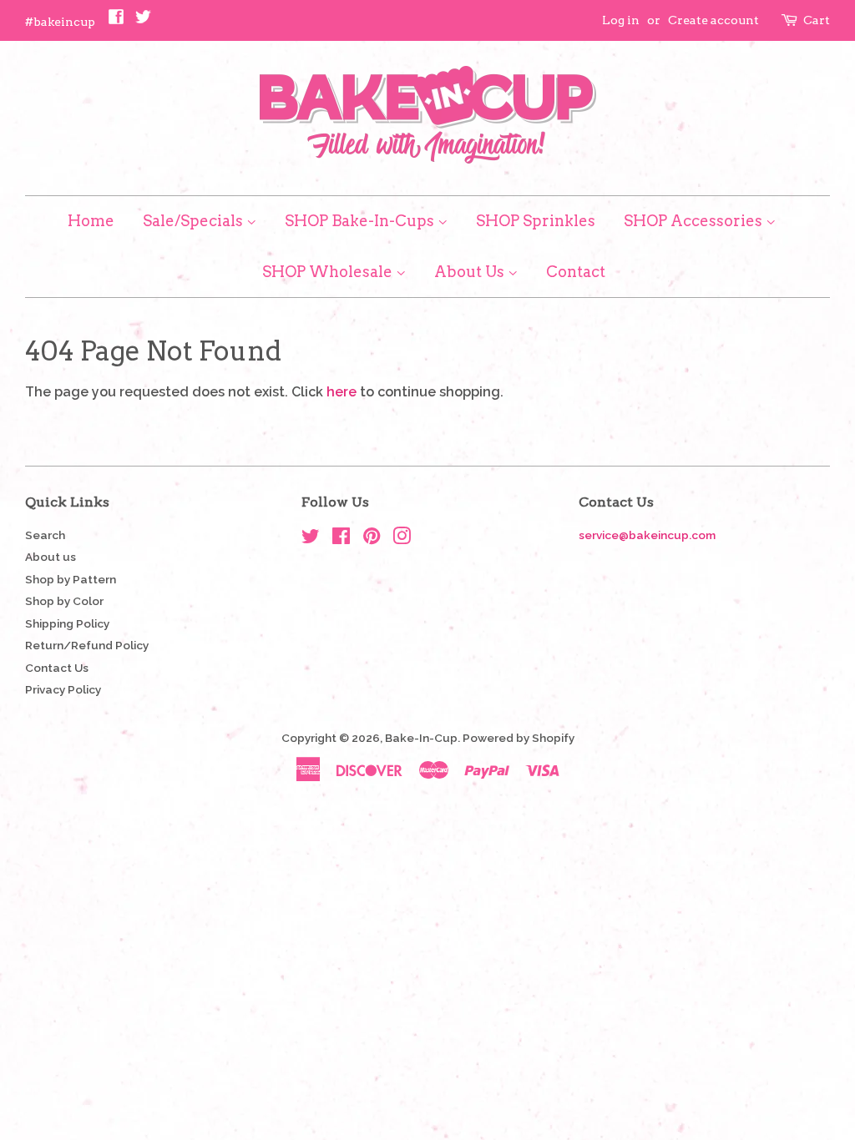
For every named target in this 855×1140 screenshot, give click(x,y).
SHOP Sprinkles (535, 221)
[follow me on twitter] (142, 21)
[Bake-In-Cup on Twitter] (310, 539)
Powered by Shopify (518, 737)
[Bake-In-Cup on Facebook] (341, 539)
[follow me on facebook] (116, 21)
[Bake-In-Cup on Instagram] (401, 539)
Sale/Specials (194, 221)
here (341, 392)
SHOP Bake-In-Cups (361, 221)
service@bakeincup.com (647, 535)
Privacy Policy (63, 689)
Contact (575, 271)
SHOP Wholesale (329, 271)
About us (50, 556)
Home (91, 221)
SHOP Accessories (695, 221)
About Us (471, 271)
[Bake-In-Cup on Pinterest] (371, 539)
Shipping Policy (67, 623)
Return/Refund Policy (87, 645)
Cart (816, 20)
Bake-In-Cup (421, 737)
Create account (713, 20)
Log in (621, 20)
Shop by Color (64, 601)
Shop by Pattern (70, 579)
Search (45, 535)
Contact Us (57, 667)
